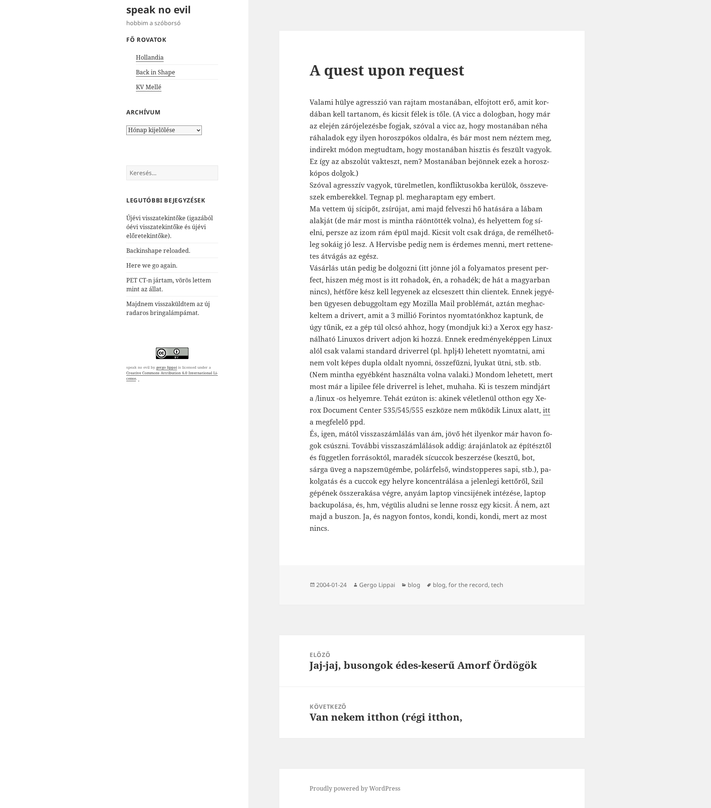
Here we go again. (151, 265)
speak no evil (158, 9)
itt (546, 410)
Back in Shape (155, 72)
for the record (468, 585)
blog (414, 585)
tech (497, 585)
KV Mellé (148, 87)
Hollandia (150, 57)
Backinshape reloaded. (158, 251)
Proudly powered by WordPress (355, 788)
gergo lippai (166, 367)
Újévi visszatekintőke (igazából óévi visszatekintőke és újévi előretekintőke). (169, 227)
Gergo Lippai (377, 585)
